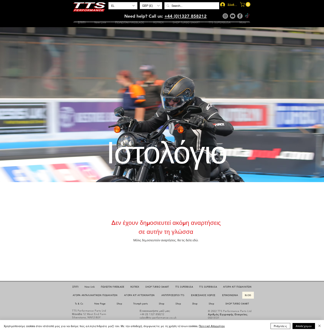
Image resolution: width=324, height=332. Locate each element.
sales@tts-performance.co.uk (158, 317)
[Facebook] (240, 16)
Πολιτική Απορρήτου (212, 326)
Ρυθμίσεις (280, 326)
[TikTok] (247, 16)
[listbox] (151, 5)
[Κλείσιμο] (319, 326)
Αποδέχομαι (304, 326)
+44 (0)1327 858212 (185, 16)
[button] (151, 5)
